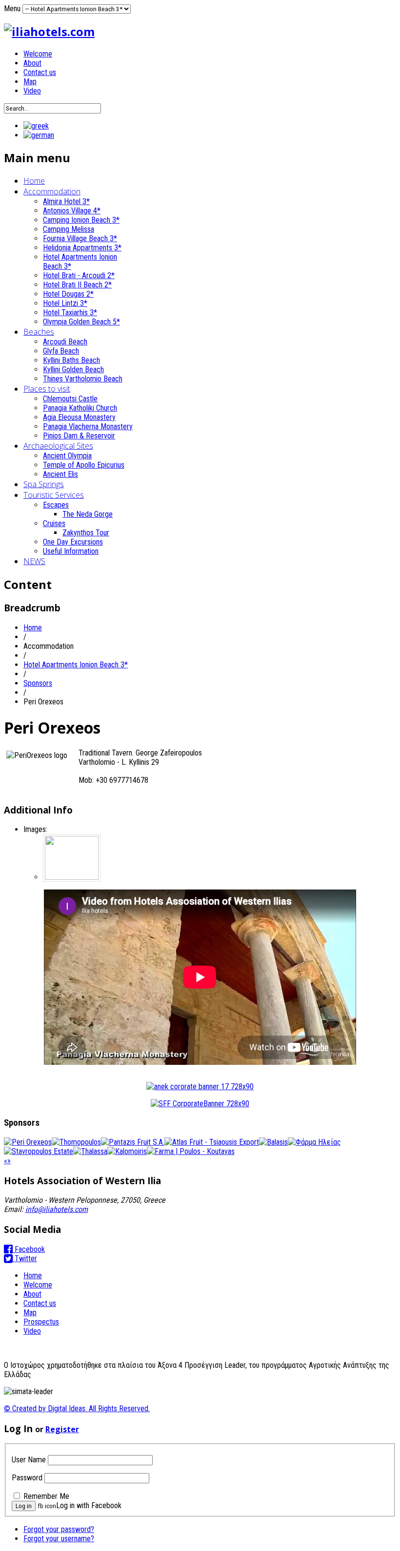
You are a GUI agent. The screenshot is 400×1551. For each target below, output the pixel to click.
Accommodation (51, 191)
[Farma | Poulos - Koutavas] (191, 1151)
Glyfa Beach (61, 351)
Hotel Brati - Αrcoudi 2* (79, 275)
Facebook (29, 1249)
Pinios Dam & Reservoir (79, 435)
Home (34, 180)
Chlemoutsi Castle (70, 398)
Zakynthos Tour (85, 532)
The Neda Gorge (87, 514)
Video (32, 90)
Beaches (38, 331)
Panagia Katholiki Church (80, 408)
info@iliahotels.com (56, 1209)
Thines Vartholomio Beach (82, 378)
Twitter (25, 1258)
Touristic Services (53, 495)
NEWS (34, 561)
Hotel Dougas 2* (68, 294)
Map (30, 81)
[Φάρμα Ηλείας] (314, 1142)
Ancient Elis (60, 474)
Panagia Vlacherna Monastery (88, 426)
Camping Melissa (68, 229)
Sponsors (37, 683)
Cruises (54, 523)
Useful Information (71, 551)
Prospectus (41, 1321)
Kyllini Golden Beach (73, 369)
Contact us (39, 72)
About (32, 63)
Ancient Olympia (67, 455)
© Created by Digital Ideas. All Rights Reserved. (77, 1408)
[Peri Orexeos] (28, 1142)
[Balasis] (273, 1142)
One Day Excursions (73, 542)
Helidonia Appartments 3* (82, 247)
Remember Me (46, 1496)
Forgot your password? (58, 1529)
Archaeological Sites (58, 445)
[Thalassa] (90, 1151)
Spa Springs (43, 484)
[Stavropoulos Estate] (38, 1151)
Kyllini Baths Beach (71, 360)
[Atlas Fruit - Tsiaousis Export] (211, 1142)
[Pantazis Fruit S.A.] (132, 1142)
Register (62, 1429)
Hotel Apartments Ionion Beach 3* (75, 664)
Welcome (37, 53)
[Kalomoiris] (127, 1151)
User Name (29, 1459)
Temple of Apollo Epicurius (83, 465)
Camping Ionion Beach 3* (81, 220)
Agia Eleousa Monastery (79, 417)
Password (27, 1477)
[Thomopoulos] (76, 1142)
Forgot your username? (58, 1538)
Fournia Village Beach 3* (80, 238)
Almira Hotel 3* (66, 201)
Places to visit (46, 388)
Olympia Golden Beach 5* (81, 321)
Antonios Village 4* (71, 210)
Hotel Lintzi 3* (65, 303)
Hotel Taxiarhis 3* (70, 312)
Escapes (56, 505)
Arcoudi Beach (65, 341)
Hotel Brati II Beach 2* (77, 284)
